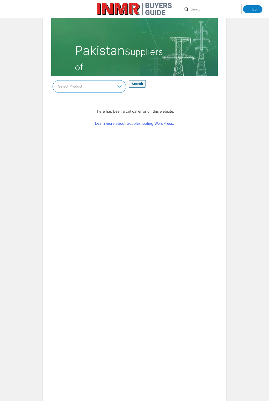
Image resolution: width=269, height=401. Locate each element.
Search (137, 84)
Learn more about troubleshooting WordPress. (134, 123)
